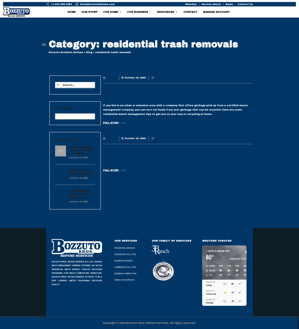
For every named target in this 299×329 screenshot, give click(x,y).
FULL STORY (111, 123)
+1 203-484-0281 (61, 4)
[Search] (295, 12)
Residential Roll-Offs (125, 254)
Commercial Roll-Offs (125, 267)
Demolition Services (124, 280)
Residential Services (124, 248)
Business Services (123, 260)
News (229, 4)
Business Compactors (125, 273)
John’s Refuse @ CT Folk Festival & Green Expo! (81, 150)
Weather (191, 4)
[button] (209, 271)
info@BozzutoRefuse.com (97, 4)
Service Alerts (211, 4)
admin (111, 78)
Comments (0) (164, 78)
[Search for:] (75, 85)
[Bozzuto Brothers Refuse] (18, 11)
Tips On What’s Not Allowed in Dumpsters (80, 194)
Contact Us (245, 4)
